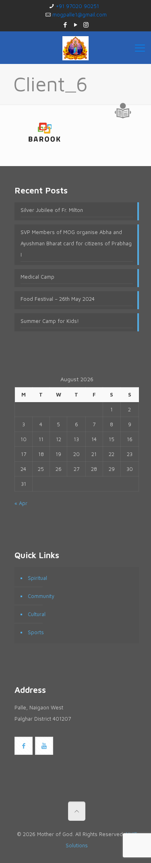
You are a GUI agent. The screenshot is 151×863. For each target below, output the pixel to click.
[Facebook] (65, 24)
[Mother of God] (75, 47)
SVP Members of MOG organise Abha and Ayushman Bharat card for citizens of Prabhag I (76, 243)
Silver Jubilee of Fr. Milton (52, 210)
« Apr (20, 503)
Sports (36, 632)
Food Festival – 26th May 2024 (58, 299)
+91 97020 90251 (77, 6)
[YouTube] (75, 24)
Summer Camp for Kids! (50, 321)
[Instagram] (86, 24)
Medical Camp (37, 276)
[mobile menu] (140, 48)
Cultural (37, 614)
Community (41, 596)
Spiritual (37, 578)
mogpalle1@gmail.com (79, 14)
